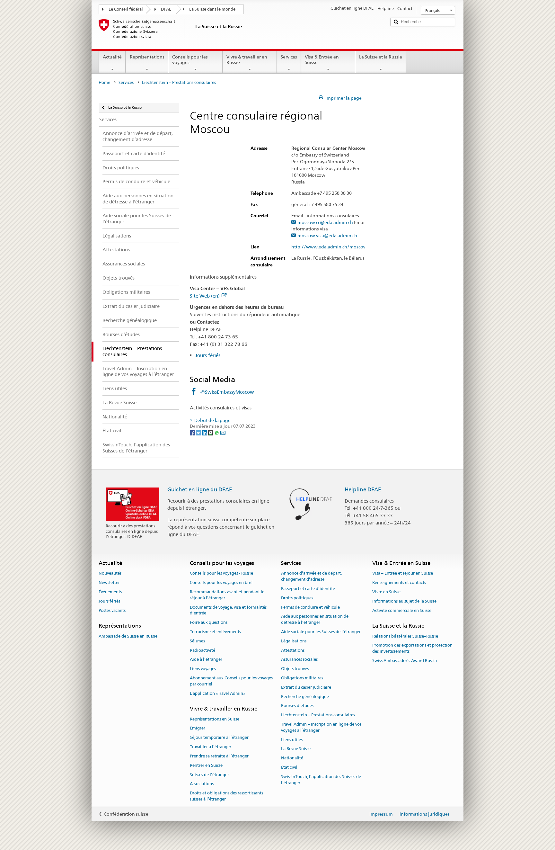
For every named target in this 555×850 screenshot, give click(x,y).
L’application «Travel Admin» (217, 693)
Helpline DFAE (363, 489)
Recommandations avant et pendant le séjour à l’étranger (227, 594)
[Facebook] (193, 432)
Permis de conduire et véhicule (310, 607)
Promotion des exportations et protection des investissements (412, 648)
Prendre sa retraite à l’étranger (219, 756)
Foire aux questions (208, 622)
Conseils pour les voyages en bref (221, 582)
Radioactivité (202, 650)
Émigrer (197, 728)
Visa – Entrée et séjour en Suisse (402, 573)
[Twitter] (199, 432)
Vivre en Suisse (386, 591)
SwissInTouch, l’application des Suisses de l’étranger (321, 779)
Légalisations (293, 641)
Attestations (292, 650)
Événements (110, 591)
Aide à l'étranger (206, 659)
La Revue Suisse (296, 749)
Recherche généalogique (305, 696)
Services (289, 56)
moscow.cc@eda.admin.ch (325, 222)
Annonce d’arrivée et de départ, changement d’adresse (311, 576)
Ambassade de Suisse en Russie (128, 636)
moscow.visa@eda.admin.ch (327, 235)
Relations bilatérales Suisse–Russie (405, 636)
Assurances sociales (299, 659)
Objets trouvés (295, 668)
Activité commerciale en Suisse (401, 610)
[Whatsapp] (217, 432)
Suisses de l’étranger (209, 774)
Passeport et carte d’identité (308, 588)
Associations (202, 784)
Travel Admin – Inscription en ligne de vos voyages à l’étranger (321, 727)
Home (104, 82)
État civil (289, 767)
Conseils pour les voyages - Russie (221, 573)
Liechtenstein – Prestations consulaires (318, 714)
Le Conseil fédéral (126, 9)
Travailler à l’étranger (210, 746)
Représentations (147, 56)
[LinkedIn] (205, 432)
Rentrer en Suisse (206, 765)
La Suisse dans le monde (212, 9)
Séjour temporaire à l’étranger (219, 737)
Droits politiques (297, 597)
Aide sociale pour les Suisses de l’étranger (321, 631)
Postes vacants (112, 610)
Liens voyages (203, 668)
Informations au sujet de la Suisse (404, 601)
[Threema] (211, 432)
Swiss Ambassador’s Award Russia (404, 660)
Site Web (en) (205, 296)
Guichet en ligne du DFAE (199, 489)
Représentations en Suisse (214, 719)
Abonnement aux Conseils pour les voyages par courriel (231, 681)
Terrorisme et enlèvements (215, 631)
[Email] (222, 432)
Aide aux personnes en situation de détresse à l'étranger (314, 619)
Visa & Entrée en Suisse (322, 59)
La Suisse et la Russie (380, 56)
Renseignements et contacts (399, 582)
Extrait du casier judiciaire (306, 687)
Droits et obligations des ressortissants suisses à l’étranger (226, 796)
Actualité (112, 56)
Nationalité (292, 758)
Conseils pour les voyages (190, 59)
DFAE (166, 9)
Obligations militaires (302, 678)
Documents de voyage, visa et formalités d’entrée (228, 610)
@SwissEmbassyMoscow (227, 392)
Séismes (197, 641)
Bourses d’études (297, 705)
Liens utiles (292, 739)
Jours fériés (207, 355)
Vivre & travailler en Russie (246, 59)
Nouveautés (110, 573)
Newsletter (109, 582)
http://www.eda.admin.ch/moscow (329, 247)
